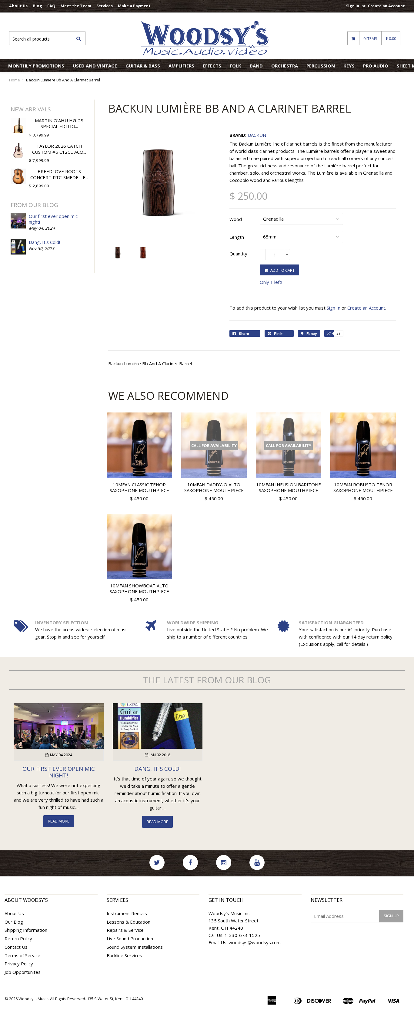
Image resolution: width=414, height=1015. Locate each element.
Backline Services (124, 955)
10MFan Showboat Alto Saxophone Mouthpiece (139, 589)
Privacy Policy (19, 964)
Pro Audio (375, 66)
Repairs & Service (125, 930)
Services (104, 5)
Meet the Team (76, 5)
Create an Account (386, 5)
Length (236, 237)
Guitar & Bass (142, 66)
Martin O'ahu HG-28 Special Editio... (59, 123)
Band (256, 66)
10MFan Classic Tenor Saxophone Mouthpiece (139, 487)
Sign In (352, 5)
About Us (18, 5)
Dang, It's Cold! (44, 242)
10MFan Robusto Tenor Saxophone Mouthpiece (363, 487)
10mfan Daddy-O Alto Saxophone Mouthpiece (214, 487)
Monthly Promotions (36, 66)
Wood (235, 219)
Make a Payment (134, 5)
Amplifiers (181, 66)
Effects (212, 66)
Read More (58, 821)
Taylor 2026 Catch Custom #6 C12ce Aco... (59, 149)
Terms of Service (22, 955)
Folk (235, 66)
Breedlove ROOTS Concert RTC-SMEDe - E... (59, 174)
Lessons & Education (128, 922)
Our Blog (14, 922)
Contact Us (16, 947)
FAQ (51, 5)
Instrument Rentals (127, 913)
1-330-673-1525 (242, 935)
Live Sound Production (130, 938)
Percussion (320, 66)
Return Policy (18, 938)
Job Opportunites (23, 972)
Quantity (238, 254)
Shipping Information (26, 930)
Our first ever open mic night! (53, 219)
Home (14, 80)
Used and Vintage (95, 66)
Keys (349, 66)
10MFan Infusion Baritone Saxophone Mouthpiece (288, 487)
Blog (37, 5)
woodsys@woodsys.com (255, 942)
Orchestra (284, 66)
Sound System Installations (135, 947)
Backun (257, 135)
